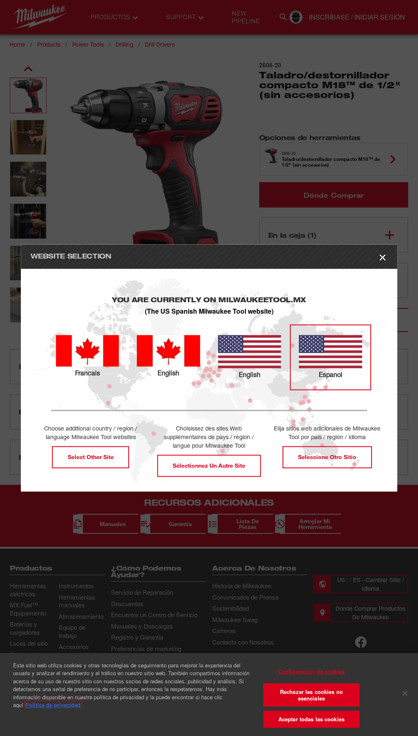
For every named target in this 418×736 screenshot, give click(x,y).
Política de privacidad (52, 705)
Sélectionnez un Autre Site (209, 465)
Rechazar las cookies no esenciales (311, 695)
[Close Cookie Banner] (405, 694)
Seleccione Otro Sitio (327, 457)
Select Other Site (91, 457)
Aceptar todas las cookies (311, 719)
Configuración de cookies (311, 671)
